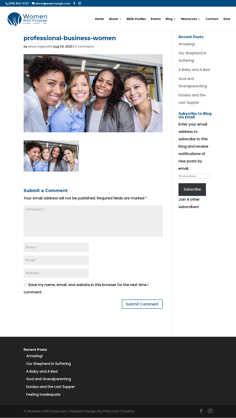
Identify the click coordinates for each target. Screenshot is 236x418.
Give (226, 19)
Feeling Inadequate (43, 394)
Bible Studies (136, 19)
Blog (169, 19)
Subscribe (192, 189)
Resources (189, 19)
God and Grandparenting (48, 379)
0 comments (84, 46)
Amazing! (186, 44)
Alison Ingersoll (39, 46)
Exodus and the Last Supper (50, 386)
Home (99, 19)
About (113, 19)
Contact (212, 19)
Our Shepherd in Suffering (48, 363)
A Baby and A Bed (194, 69)
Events (156, 19)
